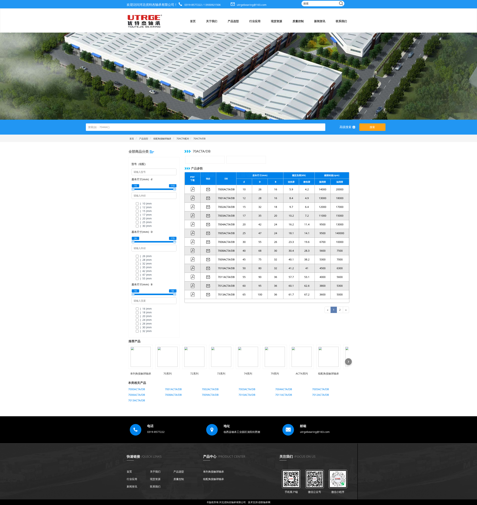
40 (244, 250)
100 (260, 294)
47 (259, 233)
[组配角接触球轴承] (328, 357)
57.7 (291, 277)
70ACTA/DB (199, 138)
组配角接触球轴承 (162, 138)
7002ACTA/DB (226, 207)
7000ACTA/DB (226, 189)
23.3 (291, 242)
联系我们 (341, 21)
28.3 (306, 250)
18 (275, 207)
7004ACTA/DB (226, 224)
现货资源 (276, 21)
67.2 (306, 294)
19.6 (306, 242)
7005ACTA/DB (226, 233)
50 (244, 268)
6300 (340, 268)
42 (259, 224)
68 (259, 250)
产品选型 (233, 21)
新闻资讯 (319, 21)
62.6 (306, 285)
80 (259, 268)
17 (244, 215)
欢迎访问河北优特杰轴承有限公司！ (152, 4)
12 (244, 198)
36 (275, 277)
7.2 (307, 215)
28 (259, 198)
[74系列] (248, 357)
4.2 (307, 189)
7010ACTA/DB (226, 268)
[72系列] (194, 357)
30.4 (291, 250)
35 (259, 215)
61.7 (291, 294)
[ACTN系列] (302, 357)
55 (259, 242)
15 (244, 207)
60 (244, 285)
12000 (322, 207)
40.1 (291, 259)
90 (259, 277)
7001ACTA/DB (226, 198)
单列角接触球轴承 (213, 471)
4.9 (307, 198)
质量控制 (298, 21)
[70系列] (167, 357)
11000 (322, 215)
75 (259, 259)
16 (275, 189)
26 (259, 189)
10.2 (291, 215)
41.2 (291, 268)
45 (244, 259)
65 (244, 294)
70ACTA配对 (182, 138)
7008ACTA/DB (226, 250)
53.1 (306, 277)
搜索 (372, 127)
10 (244, 189)
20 (275, 215)
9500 (323, 224)
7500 (340, 250)
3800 (323, 285)
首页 (193, 21)
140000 (339, 233)
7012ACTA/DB (226, 285)
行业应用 (254, 21)
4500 (323, 268)
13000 (322, 198)
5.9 (291, 189)
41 (306, 268)
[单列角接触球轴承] (141, 357)
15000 (339, 215)
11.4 (306, 224)
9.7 (291, 207)
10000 (339, 242)
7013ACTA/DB (226, 294)
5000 (340, 294)
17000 (339, 207)
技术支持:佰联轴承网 (259, 502)
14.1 (306, 233)
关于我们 (211, 21)
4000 (323, 277)
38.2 (306, 259)
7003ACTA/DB (226, 215)
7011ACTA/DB (226, 277)
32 (259, 207)
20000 (339, 189)
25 (244, 233)
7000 (340, 259)
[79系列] (275, 357)
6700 (323, 242)
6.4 (307, 207)
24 (275, 224)
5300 (323, 259)
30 (244, 242)
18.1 (291, 233)
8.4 (291, 198)
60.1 (291, 285)
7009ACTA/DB (226, 259)
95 (259, 285)
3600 (323, 294)
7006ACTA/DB (226, 242)
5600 (323, 250)
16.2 (291, 224)
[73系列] (221, 357)
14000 (322, 189)
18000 (339, 198)
